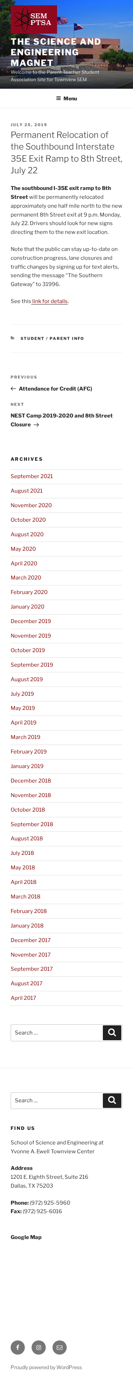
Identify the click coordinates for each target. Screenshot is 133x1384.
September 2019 (32, 665)
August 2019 (27, 679)
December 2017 (31, 940)
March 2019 (25, 737)
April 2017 (23, 998)
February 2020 (29, 592)
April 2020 (24, 563)
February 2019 (29, 752)
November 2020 (31, 505)
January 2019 (27, 766)
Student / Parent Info (53, 338)
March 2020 (26, 578)
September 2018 (32, 824)
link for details (49, 301)
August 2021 (27, 491)
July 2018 (22, 853)
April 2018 (24, 882)
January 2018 (27, 926)
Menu (70, 98)
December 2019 (31, 621)
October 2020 (28, 520)
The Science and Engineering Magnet (56, 52)
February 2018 (29, 911)
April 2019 (24, 722)
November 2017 (31, 955)
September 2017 (32, 969)
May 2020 (23, 549)
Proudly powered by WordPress (46, 1367)
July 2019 (22, 694)
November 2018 (31, 795)
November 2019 (31, 636)
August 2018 (27, 838)
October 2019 (28, 650)
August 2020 (27, 534)
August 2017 (27, 983)
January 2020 (27, 607)
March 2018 (25, 896)
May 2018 (23, 867)
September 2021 (32, 476)
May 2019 (23, 708)
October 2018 (28, 810)
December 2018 (31, 781)
